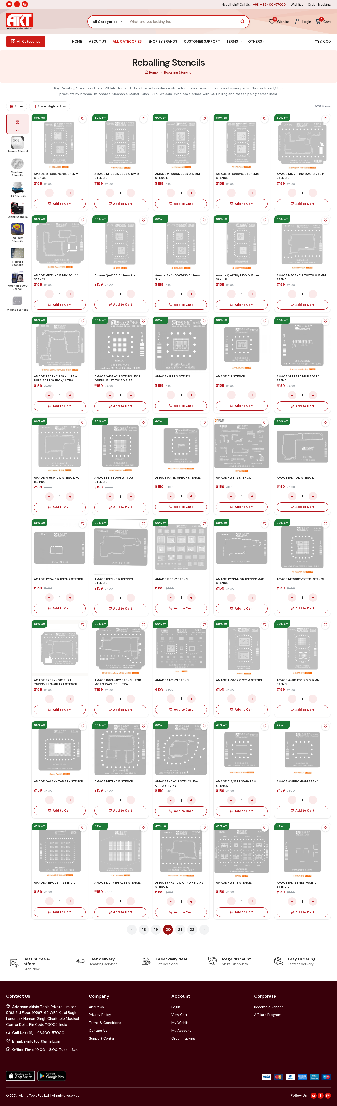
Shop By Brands (162, 41)
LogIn (175, 1007)
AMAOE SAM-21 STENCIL (173, 680)
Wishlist (297, 4)
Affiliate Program (267, 1014)
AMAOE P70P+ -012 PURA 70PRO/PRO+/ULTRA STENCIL (56, 682)
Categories (28, 41)
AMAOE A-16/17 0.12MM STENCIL (239, 680)
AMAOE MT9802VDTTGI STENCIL (301, 579)
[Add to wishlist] (82, 119)
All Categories (127, 41)
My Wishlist (180, 1022)
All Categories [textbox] (105, 21)
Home (77, 41)
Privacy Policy (100, 1014)
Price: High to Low (51, 106)
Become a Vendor (268, 1007)
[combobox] (107, 22)
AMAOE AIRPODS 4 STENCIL (54, 883)
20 (168, 929)
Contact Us (98, 1030)
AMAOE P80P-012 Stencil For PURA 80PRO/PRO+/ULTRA (56, 378)
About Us (97, 41)
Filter (19, 106)
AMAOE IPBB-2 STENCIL (172, 579)
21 (180, 929)
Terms (232, 41)
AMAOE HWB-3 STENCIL (234, 883)
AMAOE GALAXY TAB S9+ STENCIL (59, 781)
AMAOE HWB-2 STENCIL (233, 478)
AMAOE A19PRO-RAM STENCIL (299, 781)
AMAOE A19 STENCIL (231, 376)
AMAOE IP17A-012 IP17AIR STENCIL (59, 579)
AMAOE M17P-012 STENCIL (114, 781)
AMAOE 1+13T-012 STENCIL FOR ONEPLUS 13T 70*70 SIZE (117, 378)
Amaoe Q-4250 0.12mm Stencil (117, 275)
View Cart (179, 1014)
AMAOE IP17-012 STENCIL (295, 478)
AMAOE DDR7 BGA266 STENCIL (117, 883)
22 (192, 929)
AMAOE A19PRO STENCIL (173, 376)
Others (255, 41)
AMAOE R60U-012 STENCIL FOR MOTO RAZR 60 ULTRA (117, 682)
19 (156, 929)
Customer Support (202, 41)
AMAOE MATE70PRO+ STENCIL (178, 478)
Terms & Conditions (105, 1022)
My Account (181, 1030)
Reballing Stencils (177, 72)
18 (144, 929)
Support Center (101, 1038)
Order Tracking (319, 4)
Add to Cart (62, 204)
